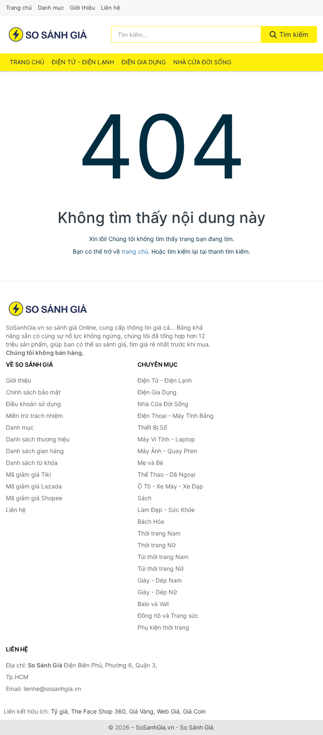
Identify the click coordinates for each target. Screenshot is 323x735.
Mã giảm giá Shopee (34, 497)
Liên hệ (110, 7)
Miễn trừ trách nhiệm (34, 415)
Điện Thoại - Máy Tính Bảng (176, 415)
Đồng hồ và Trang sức (168, 615)
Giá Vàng (141, 711)
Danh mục (51, 7)
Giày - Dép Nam (160, 580)
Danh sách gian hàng (35, 450)
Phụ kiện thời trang (163, 627)
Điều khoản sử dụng (33, 403)
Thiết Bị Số (152, 427)
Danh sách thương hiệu (37, 439)
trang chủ (135, 251)
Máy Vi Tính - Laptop (166, 439)
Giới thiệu (82, 7)
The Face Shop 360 (98, 711)
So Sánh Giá (196, 727)
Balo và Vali (153, 603)
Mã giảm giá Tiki (28, 474)
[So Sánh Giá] (48, 308)
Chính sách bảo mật (33, 392)
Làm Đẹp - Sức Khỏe (166, 509)
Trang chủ (19, 7)
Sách (144, 497)
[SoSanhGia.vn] (48, 34)
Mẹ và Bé (150, 462)
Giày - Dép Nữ (157, 592)
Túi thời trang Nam (163, 556)
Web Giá (168, 711)
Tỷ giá (59, 711)
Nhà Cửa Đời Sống (202, 62)
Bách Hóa (151, 521)
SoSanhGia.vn (155, 727)
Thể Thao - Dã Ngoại (166, 474)
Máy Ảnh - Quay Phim (167, 450)
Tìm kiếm (292, 34)
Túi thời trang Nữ (161, 568)
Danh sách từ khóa (32, 462)
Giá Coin (194, 711)
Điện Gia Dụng (144, 62)
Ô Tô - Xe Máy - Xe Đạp (170, 486)
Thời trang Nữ (157, 545)
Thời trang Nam (159, 533)
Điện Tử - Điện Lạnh (83, 62)
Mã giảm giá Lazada (34, 486)
